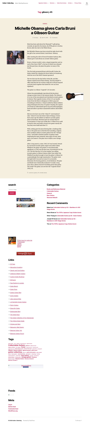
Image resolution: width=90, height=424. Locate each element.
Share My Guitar (15, 308)
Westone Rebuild (29, 358)
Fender (23, 347)
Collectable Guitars (16, 345)
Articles (70, 3)
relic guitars (32, 355)
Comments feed (13, 409)
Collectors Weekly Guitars (17, 273)
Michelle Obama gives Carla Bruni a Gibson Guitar (45, 30)
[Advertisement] (17, 218)
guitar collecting (15, 352)
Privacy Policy (78, 3)
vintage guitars (26, 357)
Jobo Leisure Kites (15, 299)
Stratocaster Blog (15, 311)
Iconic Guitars (14, 296)
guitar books (34, 350)
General (45, 23)
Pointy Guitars (14, 305)
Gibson (10, 350)
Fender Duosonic (35, 347)
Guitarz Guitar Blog (15, 292)
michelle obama (43, 172)
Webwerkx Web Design (17, 327)
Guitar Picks (13, 289)
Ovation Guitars (18, 355)
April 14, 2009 (45, 37)
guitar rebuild (39, 352)
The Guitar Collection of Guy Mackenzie (22, 318)
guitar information (31, 352)
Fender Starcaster (11, 348)
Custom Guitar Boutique (17, 277)
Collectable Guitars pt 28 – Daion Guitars (69, 215)
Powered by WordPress (29, 420)
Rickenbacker (36, 355)
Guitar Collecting (7, 3)
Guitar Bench (14, 286)
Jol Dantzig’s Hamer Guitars (18, 302)
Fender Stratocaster (19, 348)
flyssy (37, 37)
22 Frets (12, 264)
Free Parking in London (17, 283)
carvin (15, 343)
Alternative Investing (16, 267)
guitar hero (24, 352)
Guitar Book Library (61, 3)
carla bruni (31, 172)
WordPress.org (13, 411)
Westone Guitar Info (16, 330)
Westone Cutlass (11, 358)
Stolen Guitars (11, 357)
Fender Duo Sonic (29, 347)
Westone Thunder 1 (12, 360)
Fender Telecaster (28, 348)
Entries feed (12, 406)
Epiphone (28, 345)
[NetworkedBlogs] (25, 365)
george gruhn (39, 348)
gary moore (34, 348)
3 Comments (54, 37)
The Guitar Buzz (15, 314)
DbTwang (13, 280)
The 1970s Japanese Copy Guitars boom (68, 212)
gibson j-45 (36, 172)
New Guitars (50, 195)
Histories (52, 3)
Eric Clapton (18, 347)
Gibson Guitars (17, 350)
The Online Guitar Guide (17, 321)
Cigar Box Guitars (29, 343)
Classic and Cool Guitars (17, 270)
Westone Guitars (19, 358)
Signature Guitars (43, 3)
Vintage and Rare (15, 324)
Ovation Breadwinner (11, 355)
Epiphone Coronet (33, 345)
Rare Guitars (25, 355)
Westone (34, 357)
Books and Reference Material (56, 189)
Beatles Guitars (10, 343)
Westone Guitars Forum (17, 333)
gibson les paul (27, 350)
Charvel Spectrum (23, 343)
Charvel (18, 343)
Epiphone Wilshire (11, 347)
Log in (10, 404)
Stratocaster (18, 357)
